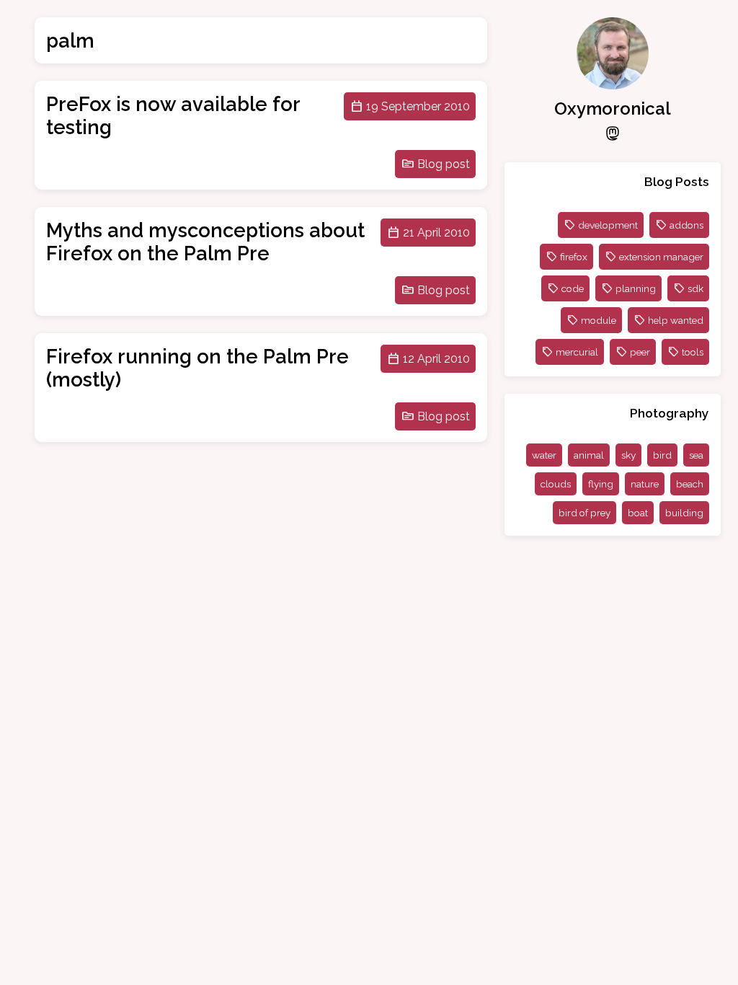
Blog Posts (676, 181)
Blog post (443, 164)
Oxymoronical (612, 108)
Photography (669, 412)
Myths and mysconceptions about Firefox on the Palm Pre (205, 241)
